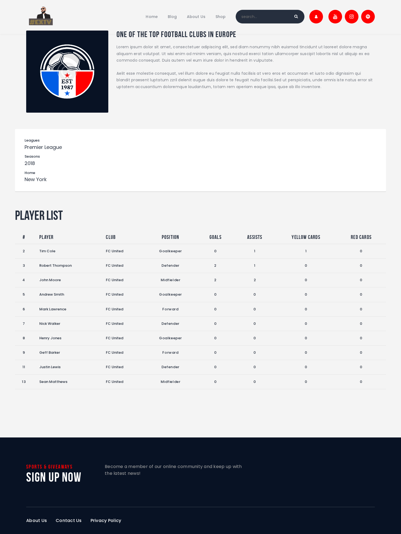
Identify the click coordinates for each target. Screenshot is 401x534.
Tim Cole (47, 251)
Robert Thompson (55, 265)
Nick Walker (49, 323)
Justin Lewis (50, 367)
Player (46, 237)
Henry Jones (50, 338)
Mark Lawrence (52, 309)
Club (111, 237)
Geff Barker (49, 352)
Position (170, 237)
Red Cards (361, 237)
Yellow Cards (306, 237)
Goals (216, 237)
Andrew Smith (51, 294)
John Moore (50, 280)
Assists (254, 237)
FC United (114, 251)
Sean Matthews (53, 381)
